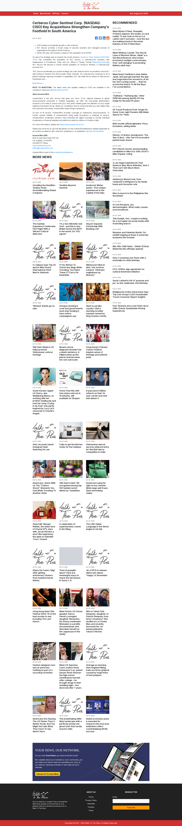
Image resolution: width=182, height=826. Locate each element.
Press (91, 810)
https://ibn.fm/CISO (60, 90)
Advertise (91, 804)
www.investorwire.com (42, 145)
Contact (64, 13)
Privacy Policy (91, 800)
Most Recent (45, 13)
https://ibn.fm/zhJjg (100, 62)
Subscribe (131, 808)
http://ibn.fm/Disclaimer (94, 131)
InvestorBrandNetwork (63, 152)
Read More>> (38, 83)
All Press (56, 13)
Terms (91, 797)
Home (35, 13)
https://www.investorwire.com (72, 124)
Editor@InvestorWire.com (43, 148)
